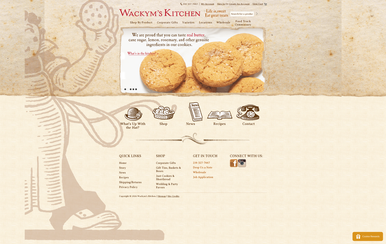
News (190, 124)
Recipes (219, 124)
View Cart (258, 4)
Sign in (221, 4)
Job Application (203, 177)
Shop (163, 124)
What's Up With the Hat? (132, 125)
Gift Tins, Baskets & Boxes (168, 169)
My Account (207, 4)
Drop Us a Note (202, 167)
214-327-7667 (201, 162)
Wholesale (199, 172)
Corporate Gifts (166, 162)
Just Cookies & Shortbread (165, 177)
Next (264, 59)
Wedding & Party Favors (167, 186)
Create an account (239, 4)
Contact (248, 124)
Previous (121, 59)
